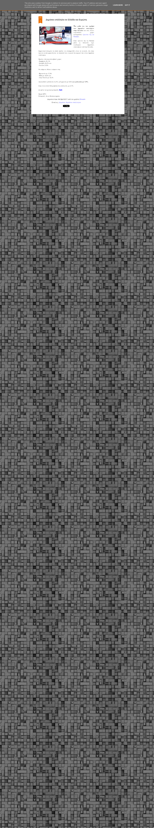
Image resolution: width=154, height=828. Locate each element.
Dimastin (82, 99)
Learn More (118, 5)
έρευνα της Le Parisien (84, 35)
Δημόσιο (62, 102)
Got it (127, 5)
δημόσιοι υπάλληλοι (73, 102)
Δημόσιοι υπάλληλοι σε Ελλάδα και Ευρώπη (66, 20)
